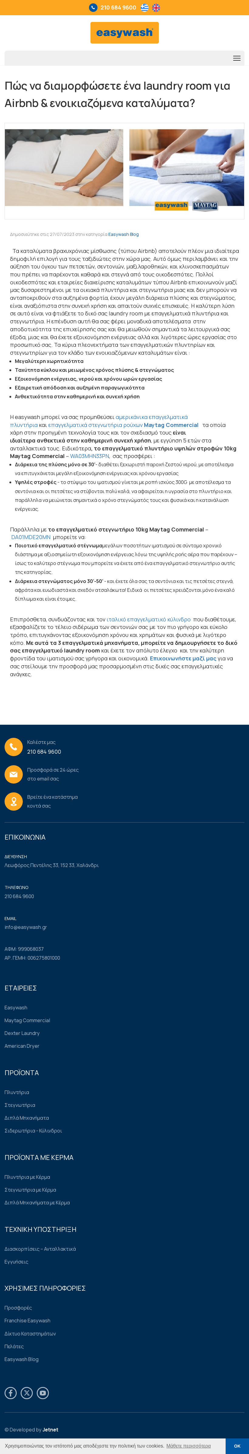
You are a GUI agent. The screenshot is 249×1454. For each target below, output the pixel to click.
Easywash (16, 1007)
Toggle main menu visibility (237, 58)
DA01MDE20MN (30, 537)
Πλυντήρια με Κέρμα (27, 1177)
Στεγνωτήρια (20, 1105)
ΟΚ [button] (237, 1446)
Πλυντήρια (17, 1092)
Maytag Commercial (27, 1020)
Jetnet (50, 1429)
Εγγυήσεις (16, 1261)
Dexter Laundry (22, 1033)
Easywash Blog (123, 234)
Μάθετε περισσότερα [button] (188, 1446)
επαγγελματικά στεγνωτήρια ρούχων (95, 424)
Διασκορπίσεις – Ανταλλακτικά (40, 1249)
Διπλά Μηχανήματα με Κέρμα (37, 1202)
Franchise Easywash (27, 1320)
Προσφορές (18, 1307)
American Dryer (22, 1046)
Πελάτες (14, 1346)
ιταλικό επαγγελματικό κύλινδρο (149, 619)
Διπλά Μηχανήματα (27, 1117)
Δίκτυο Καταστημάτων (30, 1333)
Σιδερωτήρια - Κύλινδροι (33, 1130)
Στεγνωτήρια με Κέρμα (30, 1189)
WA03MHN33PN (89, 456)
